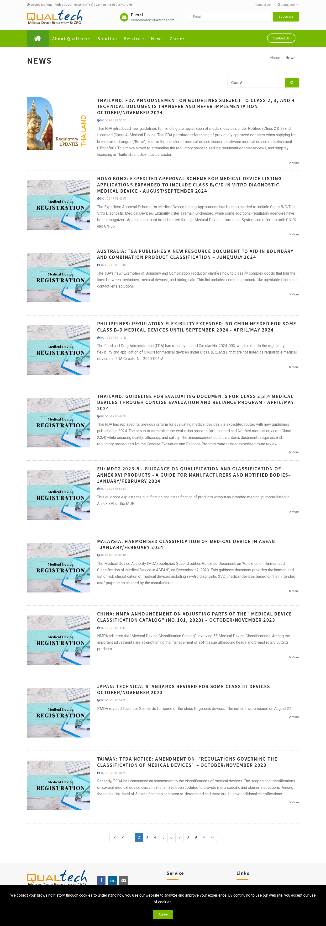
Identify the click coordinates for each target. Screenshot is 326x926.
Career (177, 38)
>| (212, 837)
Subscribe (286, 16)
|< (114, 837)
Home (275, 57)
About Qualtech (69, 38)
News (157, 38)
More (295, 162)
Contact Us (263, 4)
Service (132, 38)
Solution (107, 38)
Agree (163, 914)
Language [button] (287, 4)
